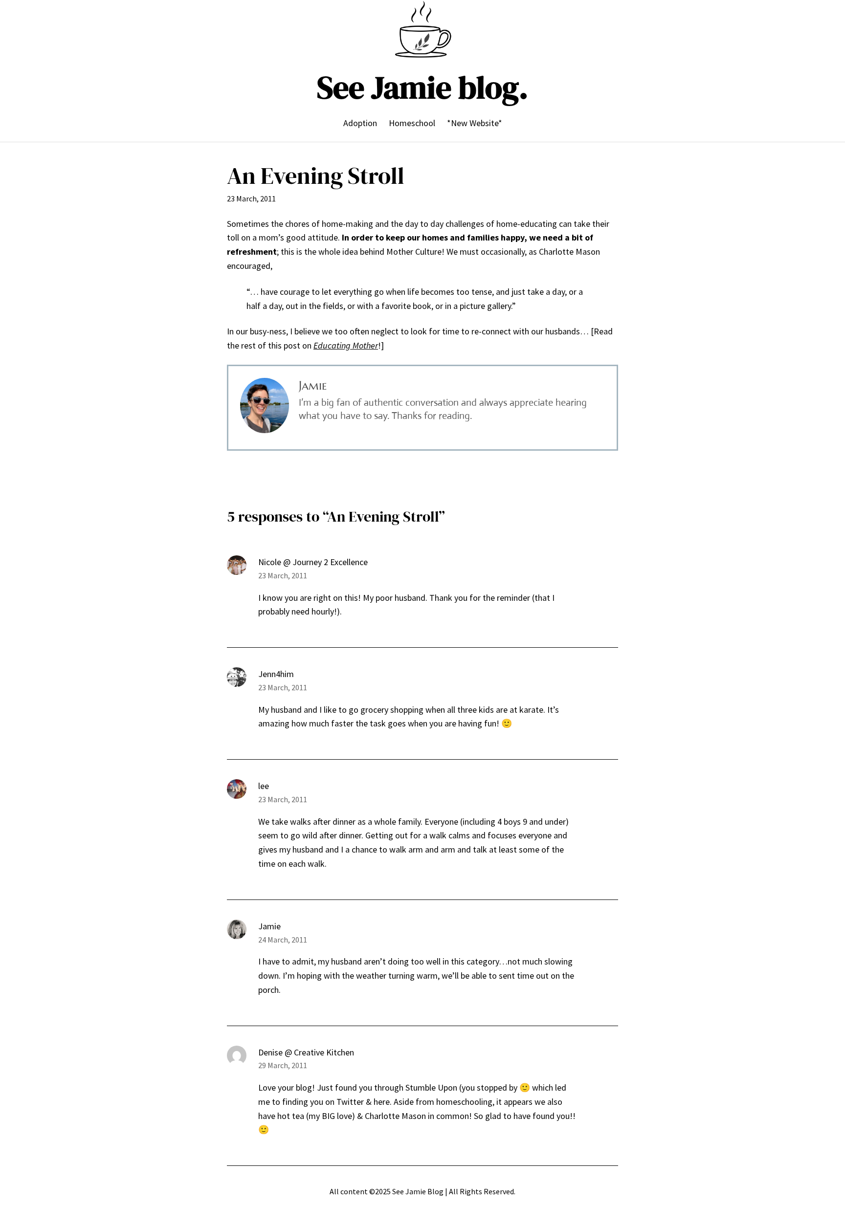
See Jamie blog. (422, 87)
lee (263, 785)
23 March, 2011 (282, 575)
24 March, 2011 (282, 939)
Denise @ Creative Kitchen (306, 1052)
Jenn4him (276, 674)
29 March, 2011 (282, 1065)
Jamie (269, 926)
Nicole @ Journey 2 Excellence (313, 562)
